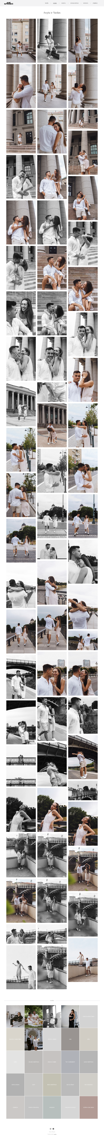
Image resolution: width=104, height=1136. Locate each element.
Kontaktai (85, 3)
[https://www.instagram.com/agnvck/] (50, 1129)
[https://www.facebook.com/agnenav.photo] (53, 1129)
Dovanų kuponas (75, 3)
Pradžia (46, 3)
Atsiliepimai (95, 3)
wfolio (55, 1134)
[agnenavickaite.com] (8, 3)
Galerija (55, 3)
